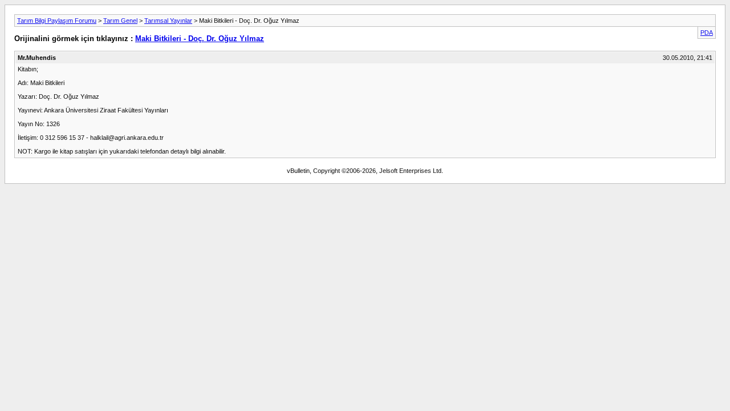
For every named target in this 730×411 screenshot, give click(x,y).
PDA (706, 32)
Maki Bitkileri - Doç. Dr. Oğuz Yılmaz (199, 38)
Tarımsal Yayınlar (168, 20)
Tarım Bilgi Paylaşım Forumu (56, 20)
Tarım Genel (120, 20)
